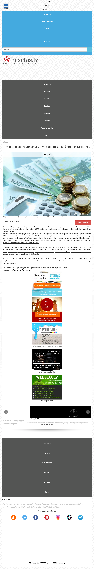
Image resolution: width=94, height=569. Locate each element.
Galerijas (47, 135)
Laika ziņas (47, 15)
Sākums (5, 142)
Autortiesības (47, 463)
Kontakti (47, 453)
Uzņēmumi (47, 120)
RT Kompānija (34, 563)
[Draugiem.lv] (13, 517)
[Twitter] (24, 517)
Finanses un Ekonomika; (21, 270)
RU (47, 2)
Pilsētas (47, 106)
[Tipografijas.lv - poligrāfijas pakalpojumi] (47, 335)
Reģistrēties (47, 9)
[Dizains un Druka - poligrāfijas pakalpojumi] (47, 283)
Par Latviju (47, 84)
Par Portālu (47, 482)
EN (49, 2)
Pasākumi (47, 28)
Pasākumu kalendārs (47, 21)
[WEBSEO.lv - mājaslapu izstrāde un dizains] (47, 387)
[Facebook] (35, 517)
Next (88, 412)
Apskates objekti (47, 128)
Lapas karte (47, 443)
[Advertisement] (39, 73)
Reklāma (47, 472)
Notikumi (47, 35)
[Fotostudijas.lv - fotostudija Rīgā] (47, 361)
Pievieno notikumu (82, 222)
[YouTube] (46, 517)
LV (44, 2)
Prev (6, 412)
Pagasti (47, 113)
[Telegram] (80, 517)
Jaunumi (47, 41)
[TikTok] (69, 517)
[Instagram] (58, 517)
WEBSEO (43, 563)
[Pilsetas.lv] (47, 60)
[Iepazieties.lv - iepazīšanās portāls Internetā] (47, 309)
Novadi (47, 98)
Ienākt (47, 5)
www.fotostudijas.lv (10, 419)
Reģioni (47, 91)
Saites (47, 492)
